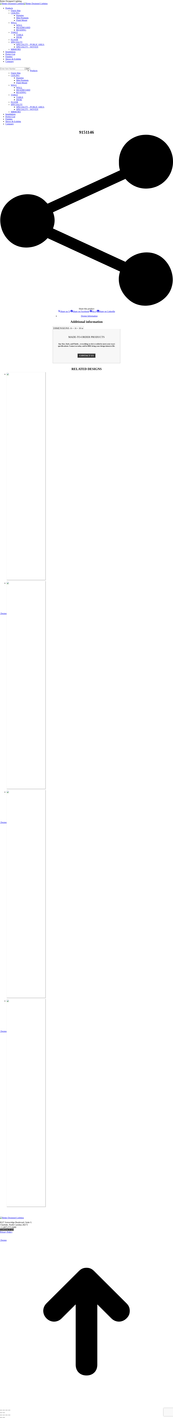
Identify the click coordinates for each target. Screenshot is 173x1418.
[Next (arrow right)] (4, 1412)
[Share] (6, 1410)
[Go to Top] (86, 1407)
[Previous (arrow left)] (1, 1412)
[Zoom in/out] (1, 1410)
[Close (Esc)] (9, 1410)
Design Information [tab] (89, 316)
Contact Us (7, 1229)
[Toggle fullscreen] (4, 1410)
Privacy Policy (6, 1232)
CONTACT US (86, 355)
